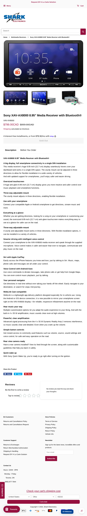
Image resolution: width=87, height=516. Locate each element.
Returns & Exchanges (11, 445)
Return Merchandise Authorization (15, 448)
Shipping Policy (50, 428)
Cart (82, 6)
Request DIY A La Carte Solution (15, 454)
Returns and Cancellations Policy (15, 421)
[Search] (83, 32)
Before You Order (28, 150)
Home (5, 37)
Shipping (7, 129)
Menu (8, 6)
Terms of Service (51, 421)
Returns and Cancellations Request (16, 424)
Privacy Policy (50, 424)
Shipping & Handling (10, 451)
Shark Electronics (50, 507)
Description (10, 150)
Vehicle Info (49, 434)
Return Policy (50, 431)
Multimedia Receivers (18, 37)
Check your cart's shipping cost (43, 491)
